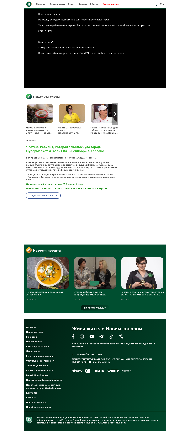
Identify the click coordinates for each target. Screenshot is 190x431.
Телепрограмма (57, 4)
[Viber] (121, 337)
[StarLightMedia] (118, 343)
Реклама (31, 397)
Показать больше (95, 307)
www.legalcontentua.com (112, 423)
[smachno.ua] (126, 371)
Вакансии (31, 337)
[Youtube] (91, 337)
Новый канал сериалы (38, 407)
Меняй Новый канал (37, 375)
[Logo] (29, 4)
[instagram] (82, 337)
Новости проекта (47, 250)
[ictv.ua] (77, 371)
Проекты (40, 4)
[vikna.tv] (99, 371)
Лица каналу (33, 351)
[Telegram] (101, 337)
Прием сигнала (34, 332)
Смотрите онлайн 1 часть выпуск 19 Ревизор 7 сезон (55, 184)
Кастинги (83, 4)
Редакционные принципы (40, 356)
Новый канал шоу (36, 402)
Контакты (31, 393)
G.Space (94, 4)
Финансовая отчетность (39, 370)
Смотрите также (46, 97)
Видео (70, 4)
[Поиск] (155, 5)
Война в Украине (111, 4)
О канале (31, 327)
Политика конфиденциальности (44, 380)
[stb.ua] (87, 371)
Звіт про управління (37, 365)
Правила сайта (34, 341)
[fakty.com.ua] (113, 371)
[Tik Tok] (111, 337)
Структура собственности (40, 361)
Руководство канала (37, 346)
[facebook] (73, 337)
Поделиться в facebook (43, 196)
